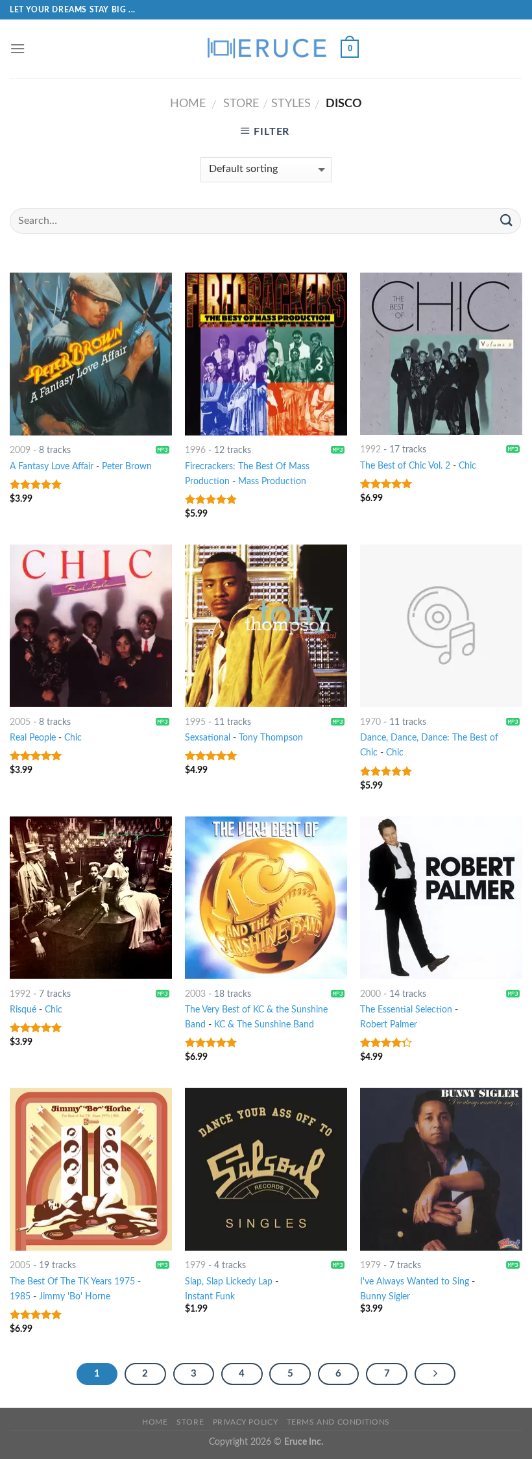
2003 (195, 994)
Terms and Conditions (338, 1422)
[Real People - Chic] (91, 626)
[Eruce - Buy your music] (266, 48)
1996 (195, 450)
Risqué (23, 1009)
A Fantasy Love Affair (51, 466)
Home (188, 103)
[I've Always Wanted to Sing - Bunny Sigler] (441, 1169)
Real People (33, 737)
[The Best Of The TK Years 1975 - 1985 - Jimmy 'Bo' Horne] (91, 1169)
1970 (370, 722)
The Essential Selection (406, 1009)
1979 (195, 1265)
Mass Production (272, 481)
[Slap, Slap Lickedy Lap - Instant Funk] (266, 1169)
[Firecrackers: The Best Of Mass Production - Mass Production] (266, 354)
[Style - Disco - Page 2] (435, 1374)
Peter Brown (127, 466)
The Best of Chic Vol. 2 (405, 466)
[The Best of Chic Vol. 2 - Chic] (441, 353)
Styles (291, 103)
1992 (370, 449)
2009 (20, 450)
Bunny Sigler (385, 1296)
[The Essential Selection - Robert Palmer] (441, 897)
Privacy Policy (245, 1422)
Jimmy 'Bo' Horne (74, 1296)
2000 (370, 994)
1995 (195, 722)
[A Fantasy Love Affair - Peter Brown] (91, 354)
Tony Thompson (271, 737)
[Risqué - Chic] (91, 897)
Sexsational (207, 737)
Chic (467, 466)
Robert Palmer (388, 1024)
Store (241, 103)
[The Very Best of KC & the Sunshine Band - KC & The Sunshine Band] (266, 897)
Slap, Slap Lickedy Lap (228, 1281)
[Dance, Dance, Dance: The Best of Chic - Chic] (441, 626)
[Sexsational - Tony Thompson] (266, 626)
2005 (20, 722)
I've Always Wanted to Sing (414, 1281)
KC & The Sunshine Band (264, 1024)
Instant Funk (210, 1296)
